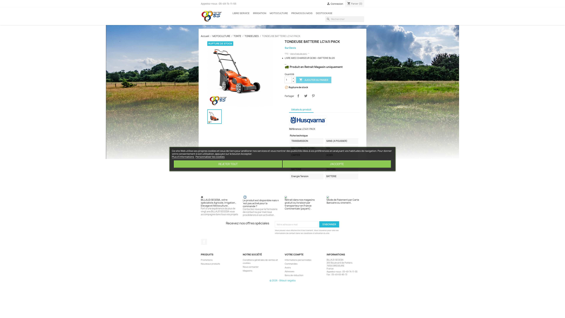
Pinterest (313, 96)
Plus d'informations (183, 156)
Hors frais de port (298, 53)
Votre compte (294, 254)
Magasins (247, 270)
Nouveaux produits (210, 263)
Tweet (306, 96)
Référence (295, 128)
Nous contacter (251, 266)
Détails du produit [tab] (301, 109)
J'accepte (337, 164)
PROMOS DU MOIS (302, 13)
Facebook (204, 242)
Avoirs (288, 267)
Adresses (289, 271)
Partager (298, 96)
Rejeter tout (228, 164)
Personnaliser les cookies (210, 156)
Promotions (207, 260)
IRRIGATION (259, 13)
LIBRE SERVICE (241, 13)
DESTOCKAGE (324, 13)
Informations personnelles (298, 260)
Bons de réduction (294, 275)
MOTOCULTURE (279, 13)
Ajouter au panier (313, 80)
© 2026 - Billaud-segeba (283, 280)
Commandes (291, 263)
